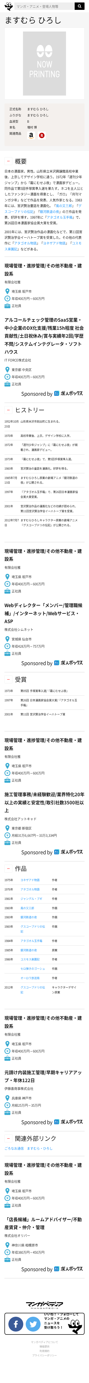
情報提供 (44, 1346)
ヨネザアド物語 (54, 243)
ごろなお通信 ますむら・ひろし (28, 1148)
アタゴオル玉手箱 (59, 217)
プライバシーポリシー (44, 1355)
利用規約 (44, 1351)
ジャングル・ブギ (31, 899)
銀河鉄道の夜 (49, 211)
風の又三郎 (64, 205)
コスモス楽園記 (30, 959)
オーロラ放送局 (30, 978)
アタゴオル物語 (25, 243)
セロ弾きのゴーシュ (33, 969)
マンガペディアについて (44, 1342)
